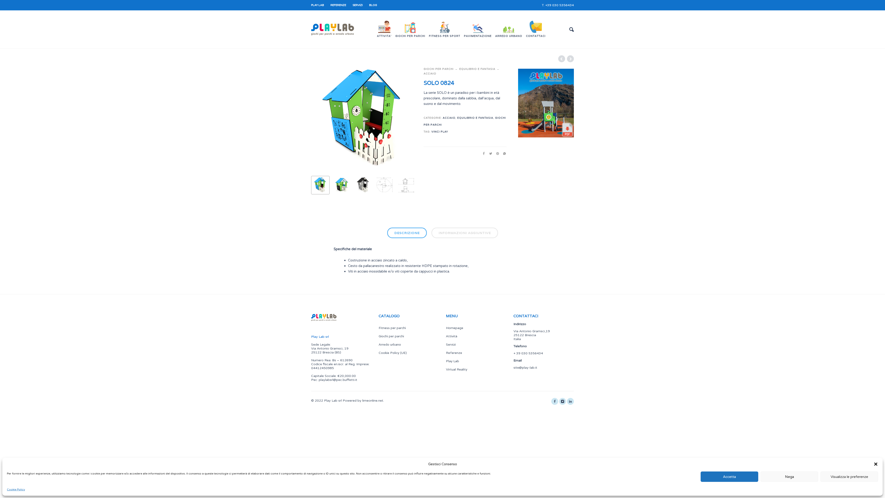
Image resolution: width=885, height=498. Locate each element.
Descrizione (407, 233)
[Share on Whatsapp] (503, 153)
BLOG (373, 5)
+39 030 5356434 (559, 5)
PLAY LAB (317, 5)
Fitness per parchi (392, 328)
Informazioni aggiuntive (465, 233)
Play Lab (452, 361)
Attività (451, 336)
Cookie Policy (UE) (393, 353)
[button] (875, 464)
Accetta (729, 477)
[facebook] (554, 401)
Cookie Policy (16, 489)
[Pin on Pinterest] (496, 153)
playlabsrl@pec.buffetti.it (338, 380)
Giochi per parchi (439, 69)
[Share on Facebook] (482, 153)
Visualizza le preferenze (849, 477)
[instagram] (562, 401)
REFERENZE (338, 5)
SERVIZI (358, 5)
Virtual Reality (456, 369)
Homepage (454, 328)
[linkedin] (570, 401)
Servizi (451, 344)
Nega (789, 477)
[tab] (407, 234)
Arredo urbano (390, 344)
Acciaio (430, 73)
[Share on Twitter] (489, 153)
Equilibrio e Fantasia (477, 69)
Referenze (454, 353)
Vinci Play (439, 131)
